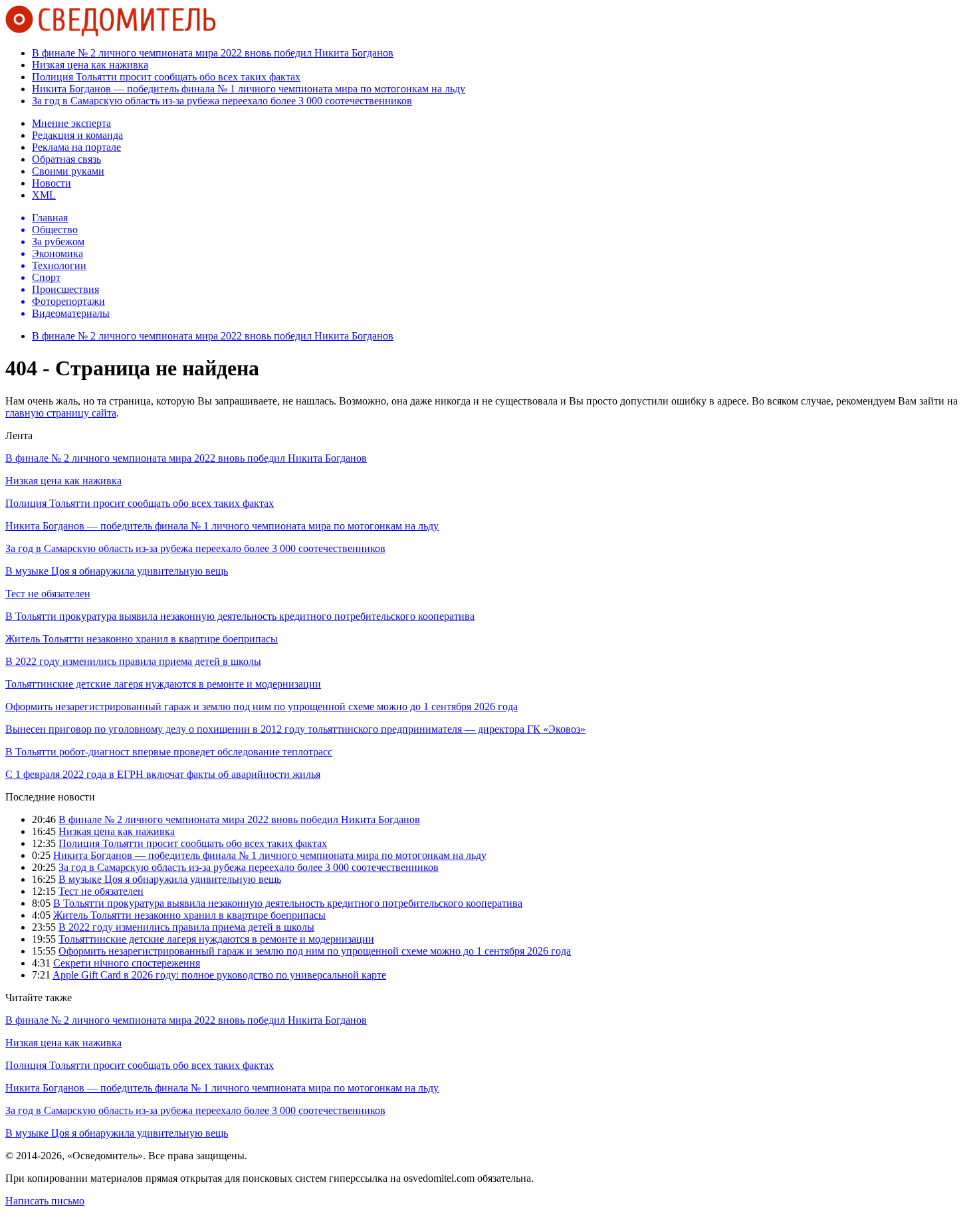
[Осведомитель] (110, 33)
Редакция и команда (77, 135)
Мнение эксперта (71, 123)
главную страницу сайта (60, 413)
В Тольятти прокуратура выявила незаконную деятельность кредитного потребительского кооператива (240, 616)
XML (44, 195)
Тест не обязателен (47, 593)
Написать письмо (44, 1200)
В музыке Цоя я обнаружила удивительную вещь (116, 571)
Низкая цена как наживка (90, 64)
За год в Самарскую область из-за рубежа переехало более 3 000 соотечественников (222, 100)
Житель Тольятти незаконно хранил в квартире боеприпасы (141, 638)
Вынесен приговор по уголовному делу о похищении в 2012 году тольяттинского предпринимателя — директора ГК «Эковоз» (295, 729)
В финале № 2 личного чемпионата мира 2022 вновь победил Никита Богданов (212, 52)
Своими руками (68, 171)
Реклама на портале (76, 147)
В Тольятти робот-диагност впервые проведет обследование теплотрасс (168, 751)
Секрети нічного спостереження (126, 963)
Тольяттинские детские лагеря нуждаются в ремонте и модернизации (163, 684)
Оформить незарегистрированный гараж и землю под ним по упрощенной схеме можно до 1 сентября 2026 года (261, 706)
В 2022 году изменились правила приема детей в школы (133, 661)
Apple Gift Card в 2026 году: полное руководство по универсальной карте (219, 975)
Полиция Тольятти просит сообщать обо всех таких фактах (166, 76)
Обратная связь (66, 159)
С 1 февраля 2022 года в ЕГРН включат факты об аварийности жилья (162, 774)
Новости (51, 183)
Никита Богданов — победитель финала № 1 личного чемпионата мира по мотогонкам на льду (248, 88)
